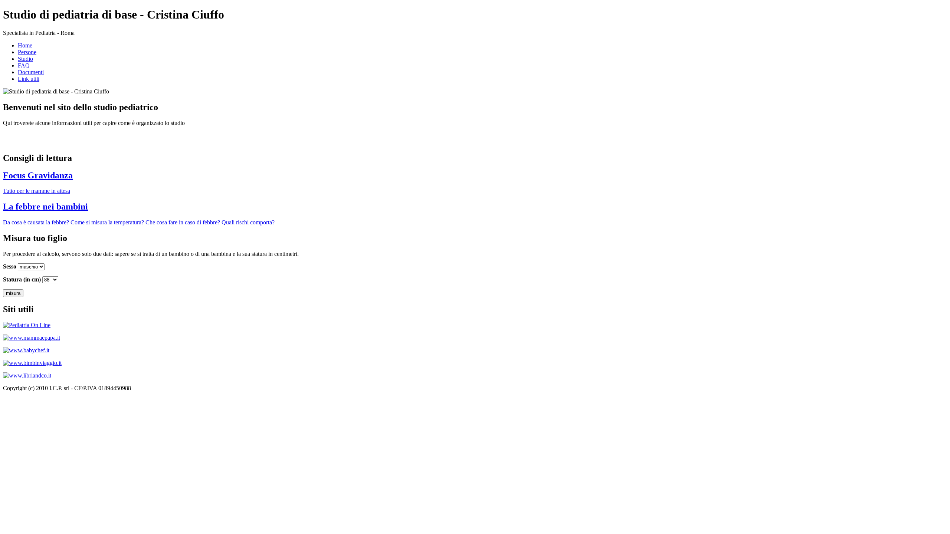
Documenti (31, 72)
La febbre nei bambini (45, 206)
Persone (27, 52)
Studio (25, 59)
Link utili (28, 79)
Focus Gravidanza (38, 175)
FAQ (24, 65)
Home (25, 45)
